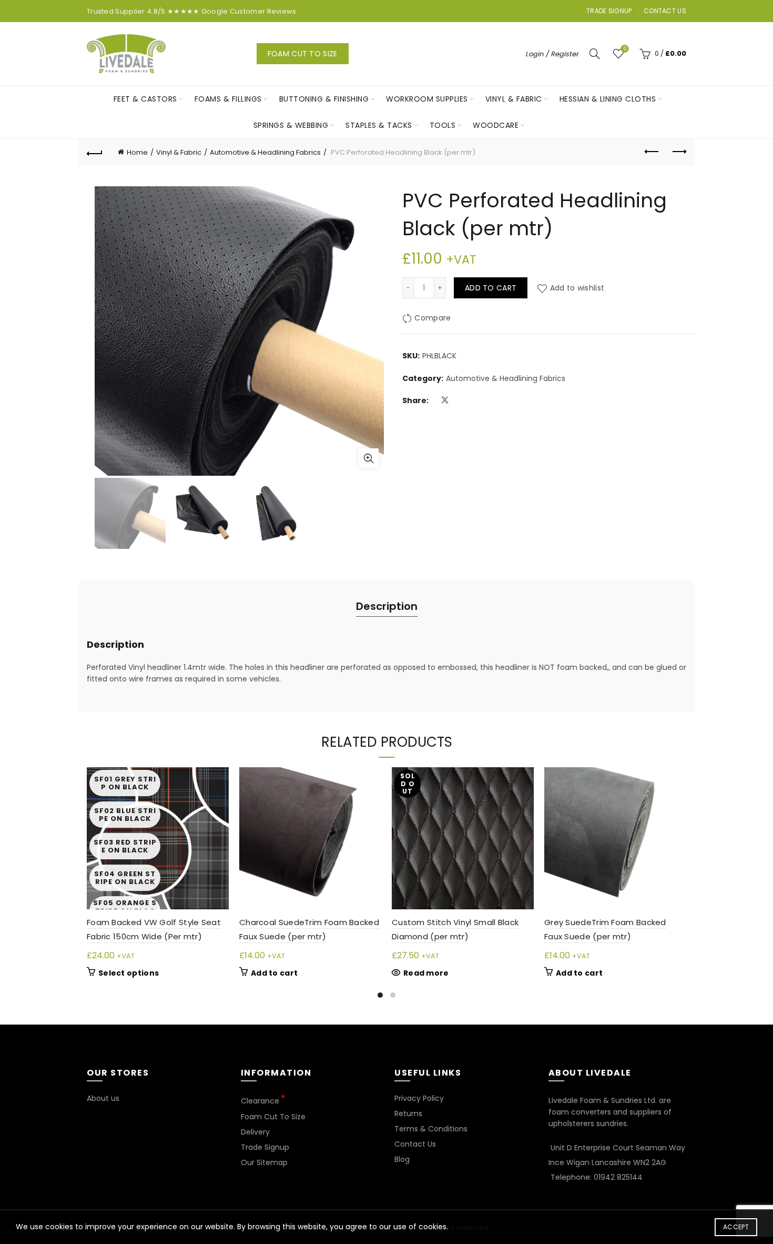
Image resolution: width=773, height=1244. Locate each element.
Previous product (652, 152)
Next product (678, 152)
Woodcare (495, 125)
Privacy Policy (419, 1098)
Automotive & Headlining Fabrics (265, 152)
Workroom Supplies (427, 99)
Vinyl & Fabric (513, 99)
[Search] (594, 54)
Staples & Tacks (378, 125)
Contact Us (665, 10)
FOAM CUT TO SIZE (303, 53)
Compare (432, 318)
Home (137, 152)
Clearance (260, 1101)
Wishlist (624, 49)
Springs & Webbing (291, 125)
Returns (408, 1113)
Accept (736, 1226)
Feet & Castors (145, 99)
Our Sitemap (264, 1162)
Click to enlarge (369, 458)
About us (103, 1098)
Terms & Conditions (430, 1128)
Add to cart (490, 288)
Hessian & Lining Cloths (608, 99)
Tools (443, 125)
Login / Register (552, 54)
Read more (426, 973)
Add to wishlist (577, 288)
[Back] (95, 152)
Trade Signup (609, 10)
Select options (128, 973)
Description (387, 606)
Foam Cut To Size (273, 1116)
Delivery (255, 1132)
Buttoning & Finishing (324, 99)
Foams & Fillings (228, 99)
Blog (402, 1159)
